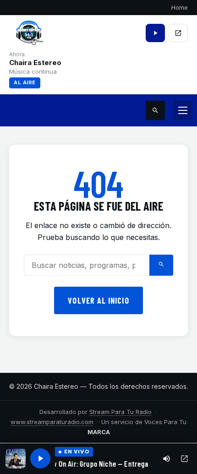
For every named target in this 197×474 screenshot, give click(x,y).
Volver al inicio (98, 300)
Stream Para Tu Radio (120, 411)
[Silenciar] (166, 458)
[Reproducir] (40, 458)
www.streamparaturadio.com (52, 421)
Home (179, 7)
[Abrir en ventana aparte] (184, 459)
